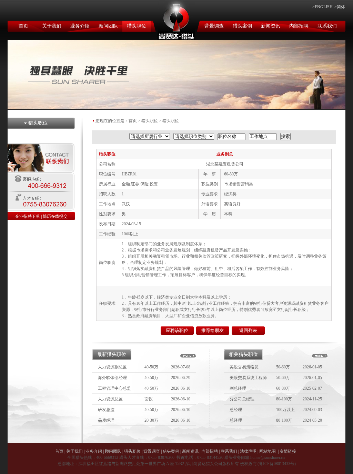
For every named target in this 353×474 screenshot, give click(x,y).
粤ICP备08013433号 (276, 463)
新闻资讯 (270, 26)
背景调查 (214, 26)
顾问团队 (108, 26)
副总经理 (238, 388)
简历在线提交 (55, 216)
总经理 (236, 409)
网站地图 (267, 451)
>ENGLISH (322, 6)
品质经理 (106, 420)
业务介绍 (80, 26)
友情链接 (288, 451)
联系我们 (327, 26)
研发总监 (106, 409)
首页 (23, 26)
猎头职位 (136, 26)
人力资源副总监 (112, 367)
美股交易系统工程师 (248, 377)
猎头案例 (242, 26)
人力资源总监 (110, 399)
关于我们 (51, 26)
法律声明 (248, 451)
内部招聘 (299, 26)
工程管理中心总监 (114, 388)
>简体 (339, 6)
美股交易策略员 (244, 367)
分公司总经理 (242, 399)
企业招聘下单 (27, 216)
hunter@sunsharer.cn (267, 457)
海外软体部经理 (112, 377)
